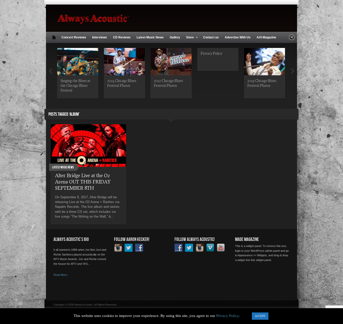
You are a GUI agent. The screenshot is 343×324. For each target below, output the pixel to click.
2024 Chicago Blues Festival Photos (121, 83)
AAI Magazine (266, 37)
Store (188, 38)
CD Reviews (122, 37)
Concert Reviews (74, 37)
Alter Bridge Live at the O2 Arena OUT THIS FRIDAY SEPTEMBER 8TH (82, 181)
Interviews (99, 37)
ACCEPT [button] (260, 315)
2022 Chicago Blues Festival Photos (168, 83)
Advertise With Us (238, 37)
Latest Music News (150, 37)
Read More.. (61, 274)
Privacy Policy (211, 53)
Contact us (211, 37)
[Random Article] (292, 39)
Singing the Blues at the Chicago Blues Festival (75, 85)
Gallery (175, 37)
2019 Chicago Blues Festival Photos (261, 83)
